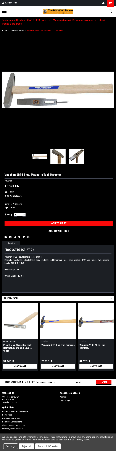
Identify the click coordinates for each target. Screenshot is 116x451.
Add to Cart (20, 366)
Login (62, 400)
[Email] (10, 237)
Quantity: (9, 214)
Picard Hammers (9, 341)
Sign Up (70, 400)
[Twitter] (19, 237)
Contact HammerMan (11, 418)
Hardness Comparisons (12, 422)
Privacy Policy (82, 439)
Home (4, 31)
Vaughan (44, 341)
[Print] (15, 237)
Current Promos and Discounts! (15, 411)
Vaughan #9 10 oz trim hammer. (58, 345)
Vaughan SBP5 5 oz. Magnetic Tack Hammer (45, 31)
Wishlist (63, 397)
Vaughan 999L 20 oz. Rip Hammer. (92, 346)
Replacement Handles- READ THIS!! (21, 20)
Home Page (7, 415)
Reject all (26, 446)
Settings (10, 446)
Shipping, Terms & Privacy (12, 429)
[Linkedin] (24, 237)
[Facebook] (6, 237)
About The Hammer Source (13, 425)
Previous (4, 90)
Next (111, 90)
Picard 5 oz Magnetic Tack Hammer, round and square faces (17, 348)
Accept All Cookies (48, 446)
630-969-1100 (11, 3)
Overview (11, 243)
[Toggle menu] (4, 11)
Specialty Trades (17, 31)
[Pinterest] (28, 237)
